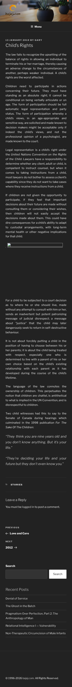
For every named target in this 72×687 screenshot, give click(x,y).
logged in (28, 507)
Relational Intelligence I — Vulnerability (31, 625)
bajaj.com (28, 678)
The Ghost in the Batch (20, 606)
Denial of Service (17, 598)
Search (10, 566)
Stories (17, 484)
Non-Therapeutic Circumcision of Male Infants (36, 633)
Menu (38, 26)
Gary (38, 40)
